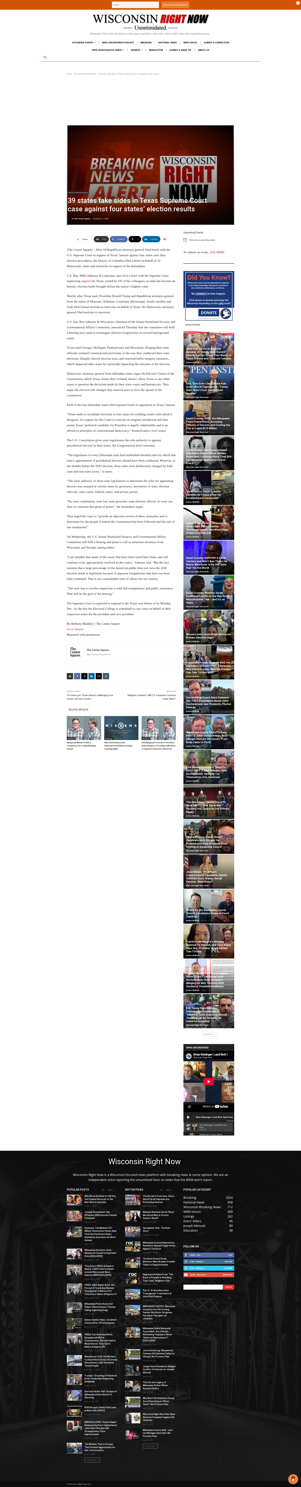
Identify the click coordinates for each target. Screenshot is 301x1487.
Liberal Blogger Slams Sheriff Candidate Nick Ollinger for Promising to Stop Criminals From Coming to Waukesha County (206, 841)
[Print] (70, 676)
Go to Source (75, 629)
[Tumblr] (106, 676)
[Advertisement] (150, 100)
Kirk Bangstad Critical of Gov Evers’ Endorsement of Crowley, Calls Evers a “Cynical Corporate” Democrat (159, 745)
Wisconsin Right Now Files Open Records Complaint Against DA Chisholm (159, 1417)
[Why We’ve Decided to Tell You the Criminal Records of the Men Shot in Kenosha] (74, 1200)
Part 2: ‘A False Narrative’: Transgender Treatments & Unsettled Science (157, 1293)
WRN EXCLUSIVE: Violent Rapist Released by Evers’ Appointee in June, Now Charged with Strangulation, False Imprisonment (100, 1428)
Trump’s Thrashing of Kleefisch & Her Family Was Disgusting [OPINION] (100, 1378)
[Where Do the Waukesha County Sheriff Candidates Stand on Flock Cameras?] (208, 906)
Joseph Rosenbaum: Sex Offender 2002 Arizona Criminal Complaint (100, 1215)
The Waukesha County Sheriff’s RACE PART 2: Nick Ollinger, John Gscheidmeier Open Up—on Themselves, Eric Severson (206, 772)
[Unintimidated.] (150, 22)
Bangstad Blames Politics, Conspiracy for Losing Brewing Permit (81, 745)
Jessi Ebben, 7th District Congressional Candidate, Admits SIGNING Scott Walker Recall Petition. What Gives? (206, 876)
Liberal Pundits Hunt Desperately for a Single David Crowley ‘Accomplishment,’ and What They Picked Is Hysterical (207, 527)
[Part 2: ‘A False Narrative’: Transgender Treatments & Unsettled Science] (132, 1294)
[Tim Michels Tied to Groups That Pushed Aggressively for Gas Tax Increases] (74, 1448)
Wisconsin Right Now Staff (197, 397)
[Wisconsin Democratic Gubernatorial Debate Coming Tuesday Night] (121, 728)
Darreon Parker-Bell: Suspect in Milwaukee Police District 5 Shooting (100, 1394)
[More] (164, 239)
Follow (228, 1261)
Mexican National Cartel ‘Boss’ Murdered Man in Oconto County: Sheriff (158, 1215)
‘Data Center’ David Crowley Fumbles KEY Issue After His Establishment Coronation (203, 495)
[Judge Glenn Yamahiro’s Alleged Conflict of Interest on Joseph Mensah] (132, 1370)
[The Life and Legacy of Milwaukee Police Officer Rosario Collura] (132, 1386)
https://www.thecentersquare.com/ (99, 654)
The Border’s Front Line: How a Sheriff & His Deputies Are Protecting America (158, 1199)
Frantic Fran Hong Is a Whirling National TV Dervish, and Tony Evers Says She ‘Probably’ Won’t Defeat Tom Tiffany (208, 946)
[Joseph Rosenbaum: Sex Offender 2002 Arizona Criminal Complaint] (74, 1216)
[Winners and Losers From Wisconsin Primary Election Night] (208, 627)
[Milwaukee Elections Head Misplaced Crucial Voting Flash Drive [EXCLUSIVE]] (74, 1254)
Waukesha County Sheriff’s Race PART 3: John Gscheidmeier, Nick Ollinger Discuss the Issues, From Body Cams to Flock (206, 737)
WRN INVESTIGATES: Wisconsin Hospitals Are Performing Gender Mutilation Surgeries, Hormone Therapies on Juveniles (159, 1312)
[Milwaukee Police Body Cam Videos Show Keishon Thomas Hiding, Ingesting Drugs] (74, 1307)
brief (155, 430)
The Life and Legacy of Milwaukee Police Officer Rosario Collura (155, 1385)
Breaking (71, 738)
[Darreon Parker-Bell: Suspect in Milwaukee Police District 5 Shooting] (74, 1395)
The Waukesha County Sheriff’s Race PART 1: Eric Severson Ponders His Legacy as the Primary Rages (207, 807)
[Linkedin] (91, 676)
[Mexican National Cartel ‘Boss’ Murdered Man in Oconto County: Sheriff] (132, 1216)
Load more (207, 1034)
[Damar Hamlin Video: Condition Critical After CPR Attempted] (74, 1323)
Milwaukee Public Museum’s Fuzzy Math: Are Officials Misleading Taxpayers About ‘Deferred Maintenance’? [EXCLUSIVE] (157, 1334)
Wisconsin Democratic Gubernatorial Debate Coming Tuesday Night (118, 745)
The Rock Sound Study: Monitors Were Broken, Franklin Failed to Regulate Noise (159, 1261)
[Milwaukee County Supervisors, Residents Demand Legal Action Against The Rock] (132, 1246)
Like (230, 1255)
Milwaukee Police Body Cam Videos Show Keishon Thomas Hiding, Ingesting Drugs (100, 1307)
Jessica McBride (192, 362)
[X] (84, 676)
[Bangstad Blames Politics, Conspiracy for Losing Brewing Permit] (84, 728)
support (86, 281)
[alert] (208, 240)
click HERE (216, 252)
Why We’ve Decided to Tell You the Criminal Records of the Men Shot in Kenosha (100, 1199)
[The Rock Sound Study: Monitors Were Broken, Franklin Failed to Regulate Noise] (132, 1262)
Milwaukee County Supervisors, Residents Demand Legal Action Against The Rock (159, 1245)
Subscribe (227, 1274)
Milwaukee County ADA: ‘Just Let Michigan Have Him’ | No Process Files (158, 1433)
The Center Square (82, 218)
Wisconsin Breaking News (85, 73)
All (103, 1190)
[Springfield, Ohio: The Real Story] (132, 1232)
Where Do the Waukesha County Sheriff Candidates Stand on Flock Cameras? (207, 913)
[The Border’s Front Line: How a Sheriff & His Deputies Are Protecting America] (132, 1200)
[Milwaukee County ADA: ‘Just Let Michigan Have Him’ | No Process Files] (132, 1434)
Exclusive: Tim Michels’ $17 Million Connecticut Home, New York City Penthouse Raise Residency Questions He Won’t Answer (100, 1234)
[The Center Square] (70, 218)
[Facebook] (77, 676)
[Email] (99, 676)
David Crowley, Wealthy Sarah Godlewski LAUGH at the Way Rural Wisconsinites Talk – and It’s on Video (207, 597)
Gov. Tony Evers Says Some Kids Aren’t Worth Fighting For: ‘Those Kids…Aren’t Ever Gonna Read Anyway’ (207, 388)
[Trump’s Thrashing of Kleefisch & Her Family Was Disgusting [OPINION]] (74, 1379)
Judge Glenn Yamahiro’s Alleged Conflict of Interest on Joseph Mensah (159, 1369)
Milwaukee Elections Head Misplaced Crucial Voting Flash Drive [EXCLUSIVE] (100, 1253)
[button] (45, 57)
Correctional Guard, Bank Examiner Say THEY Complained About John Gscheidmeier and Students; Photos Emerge (208, 702)
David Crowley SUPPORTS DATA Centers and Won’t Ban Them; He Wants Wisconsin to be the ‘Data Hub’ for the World (206, 562)
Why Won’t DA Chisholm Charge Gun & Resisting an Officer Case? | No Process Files (158, 1401)
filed (125, 275)
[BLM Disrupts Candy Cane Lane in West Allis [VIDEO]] (74, 1411)
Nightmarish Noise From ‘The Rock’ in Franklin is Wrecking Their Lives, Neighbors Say (158, 1277)
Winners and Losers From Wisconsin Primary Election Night (208, 636)
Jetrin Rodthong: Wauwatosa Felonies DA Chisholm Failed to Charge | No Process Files (158, 1353)
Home (69, 73)
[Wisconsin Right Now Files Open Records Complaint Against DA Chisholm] (132, 1418)
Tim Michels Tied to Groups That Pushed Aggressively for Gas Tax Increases (99, 1447)
